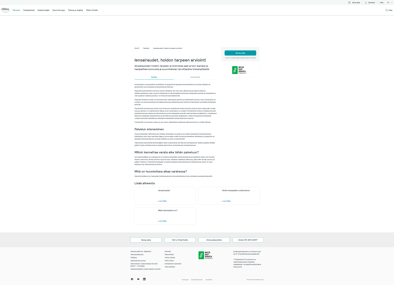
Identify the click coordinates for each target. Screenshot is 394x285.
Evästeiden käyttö (197, 279)
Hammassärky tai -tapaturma (141, 251)
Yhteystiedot (169, 254)
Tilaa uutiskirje (170, 267)
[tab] (154, 77)
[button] (389, 2)
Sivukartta (209, 279)
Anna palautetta (214, 240)
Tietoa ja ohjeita (75, 10)
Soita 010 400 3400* (248, 240)
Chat (381, 3)
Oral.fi (137, 48)
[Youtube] (138, 280)
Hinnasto (168, 251)
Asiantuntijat (43, 10)
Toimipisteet (29, 10)
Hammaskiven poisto (138, 261)
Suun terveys (58, 10)
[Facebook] (132, 280)
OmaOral (371, 3)
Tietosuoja (185, 279)
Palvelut (16, 10)
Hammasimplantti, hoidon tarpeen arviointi (145, 269)
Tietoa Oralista (170, 258)
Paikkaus (134, 258)
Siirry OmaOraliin (180, 240)
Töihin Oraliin (92, 10)
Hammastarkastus (137, 254)
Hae (390, 10)
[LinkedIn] (144, 280)
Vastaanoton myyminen (173, 264)
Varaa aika (356, 3)
